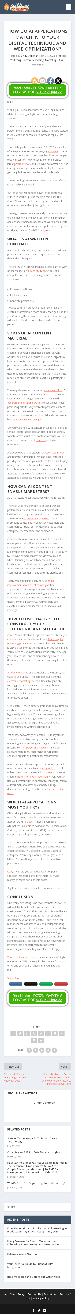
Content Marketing (33, 60)
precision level (22, 164)
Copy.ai (11, 871)
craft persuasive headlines (35, 747)
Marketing (50, 60)
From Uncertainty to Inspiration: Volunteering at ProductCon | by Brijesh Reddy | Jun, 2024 (37, 1230)
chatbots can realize (53, 452)
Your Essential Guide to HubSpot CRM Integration (30, 1265)
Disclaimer (50, 1294)
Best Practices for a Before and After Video (33, 1276)
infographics (48, 768)
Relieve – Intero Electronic (23, 1254)
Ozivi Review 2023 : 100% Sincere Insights (34, 1152)
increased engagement (36, 518)
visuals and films (53, 390)
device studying (36, 270)
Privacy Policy (41, 1298)
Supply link (13, 978)
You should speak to (18, 957)
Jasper (48, 230)
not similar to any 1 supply (26, 419)
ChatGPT (53, 151)
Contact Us (34, 1294)
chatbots (41, 440)
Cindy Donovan (29, 55)
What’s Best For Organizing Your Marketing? (36, 1183)
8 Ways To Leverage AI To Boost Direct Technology (32, 1140)
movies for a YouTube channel (34, 776)
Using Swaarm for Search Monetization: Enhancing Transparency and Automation (33, 1243)
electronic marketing (18, 681)
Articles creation (16, 672)
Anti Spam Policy (14, 1294)
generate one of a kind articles (24, 402)
